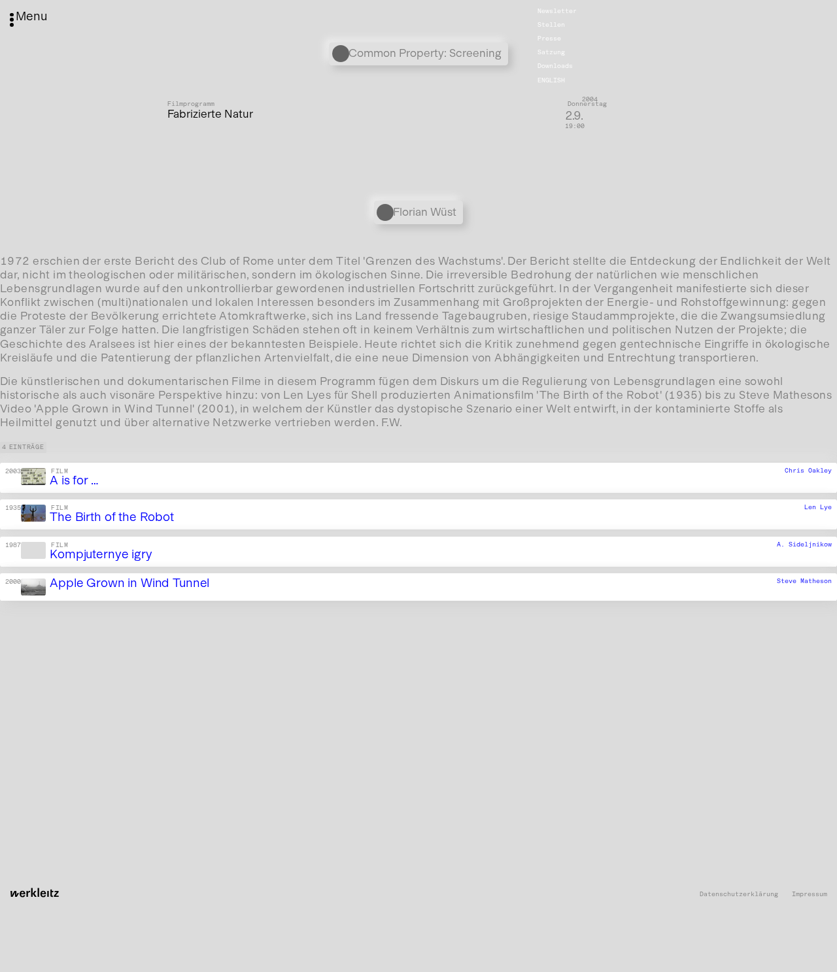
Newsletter (557, 11)
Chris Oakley (808, 471)
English (551, 80)
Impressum (809, 894)
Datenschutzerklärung (739, 894)
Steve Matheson (804, 581)
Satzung (551, 52)
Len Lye (818, 507)
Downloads (555, 66)
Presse (549, 38)
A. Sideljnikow (804, 544)
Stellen (551, 25)
